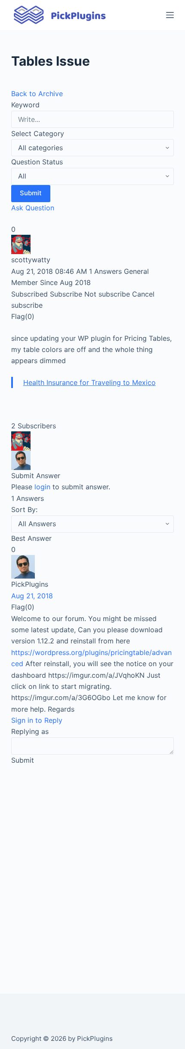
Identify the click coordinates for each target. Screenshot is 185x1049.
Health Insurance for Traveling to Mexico (89, 382)
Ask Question (32, 207)
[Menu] (170, 15)
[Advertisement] (92, 869)
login (42, 486)
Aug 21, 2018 (32, 595)
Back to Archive (37, 93)
